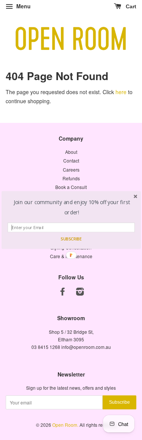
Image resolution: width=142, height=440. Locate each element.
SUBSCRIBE (71, 239)
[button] (72, 207)
